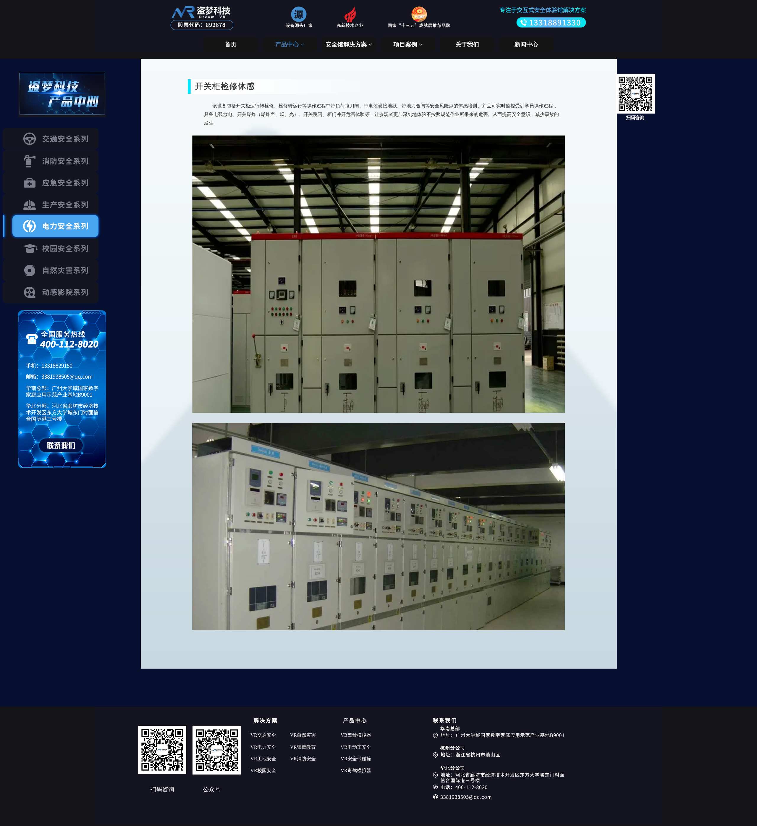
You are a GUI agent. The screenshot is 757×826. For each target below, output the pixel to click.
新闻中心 (526, 44)
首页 (231, 44)
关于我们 (467, 44)
